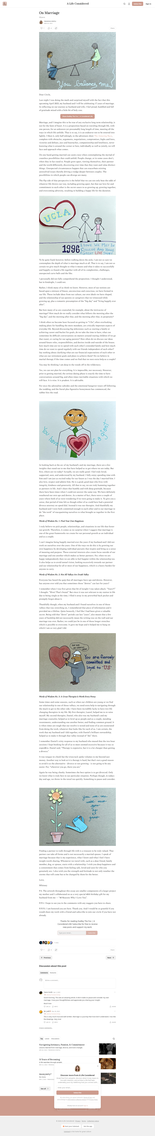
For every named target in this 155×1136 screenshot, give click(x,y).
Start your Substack (72, 1126)
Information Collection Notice (77, 1100)
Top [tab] (41, 1039)
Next (109, 958)
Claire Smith (48, 992)
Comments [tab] (44, 973)
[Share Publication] (129, 4)
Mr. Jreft (46, 1011)
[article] (77, 1048)
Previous (47, 958)
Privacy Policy (93, 1100)
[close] (97, 1066)
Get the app (88, 1126)
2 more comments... (46, 1028)
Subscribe (138, 4)
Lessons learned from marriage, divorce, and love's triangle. (61, 1047)
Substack (67, 1132)
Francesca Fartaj (50, 21)
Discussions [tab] (55, 1039)
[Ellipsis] (115, 992)
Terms (84, 1121)
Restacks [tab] (53, 973)
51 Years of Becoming (49, 1059)
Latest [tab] (47, 1039)
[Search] (124, 4)
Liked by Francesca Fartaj (53, 995)
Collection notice (93, 1121)
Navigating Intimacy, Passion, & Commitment (62, 1044)
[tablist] (48, 973)
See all (43, 1089)
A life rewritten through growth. (50, 1062)
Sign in (148, 4)
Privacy (77, 1121)
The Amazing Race (103, 136)
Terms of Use (88, 1097)
